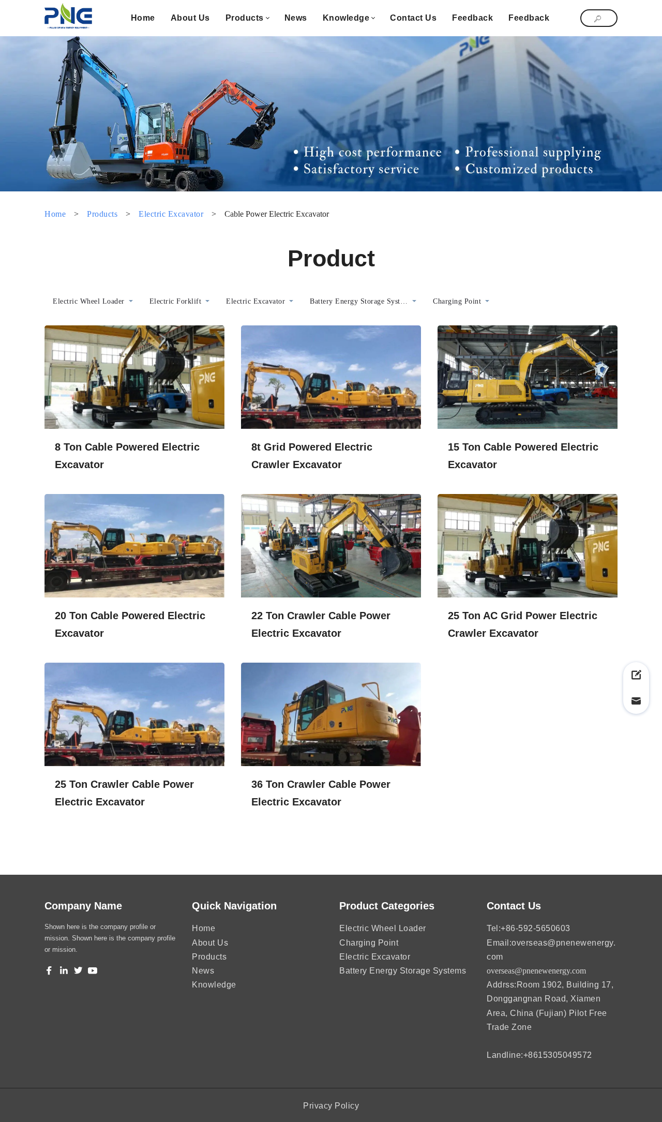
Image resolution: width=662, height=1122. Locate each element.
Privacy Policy (331, 1105)
